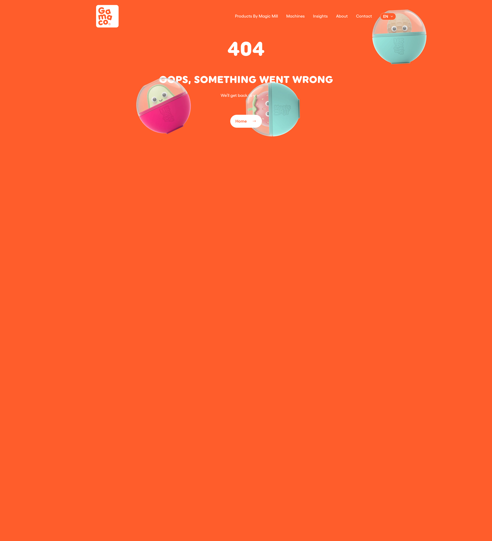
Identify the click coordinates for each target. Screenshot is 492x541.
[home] (107, 16)
